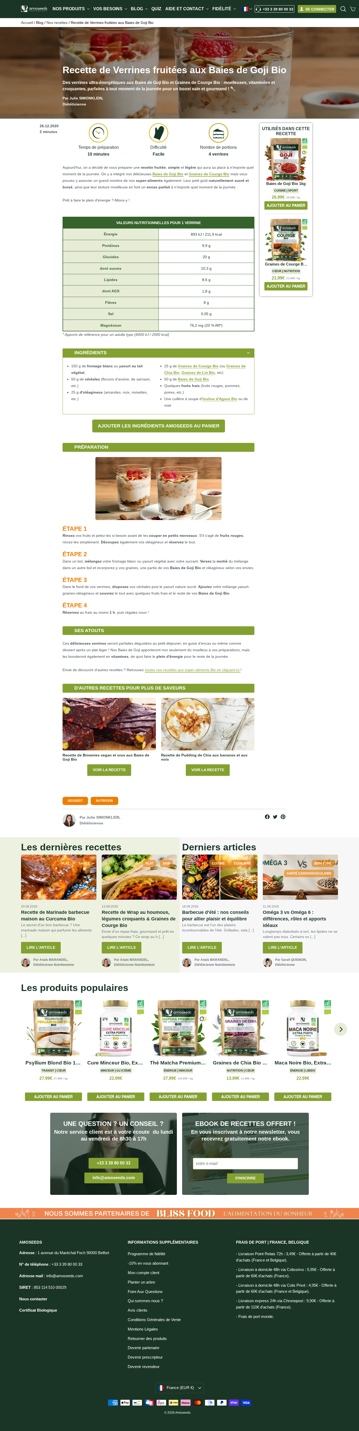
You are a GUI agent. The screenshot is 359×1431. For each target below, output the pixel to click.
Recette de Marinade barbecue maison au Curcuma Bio (55, 915)
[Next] (340, 1029)
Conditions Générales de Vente (154, 1320)
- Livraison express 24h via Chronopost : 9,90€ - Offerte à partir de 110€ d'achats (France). (285, 1304)
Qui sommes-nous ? (145, 1301)
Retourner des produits (147, 1339)
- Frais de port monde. (255, 1317)
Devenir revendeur (144, 1367)
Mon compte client (143, 1273)
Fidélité (222, 9)
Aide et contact (185, 9)
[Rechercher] (343, 9)
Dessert (75, 801)
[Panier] (352, 9)
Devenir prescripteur (145, 1357)
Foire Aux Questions (145, 1292)
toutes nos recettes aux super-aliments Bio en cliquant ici (192, 670)
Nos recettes (57, 22)
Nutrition (104, 801)
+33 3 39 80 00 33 (278, 9)
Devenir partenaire (143, 1348)
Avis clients (137, 1310)
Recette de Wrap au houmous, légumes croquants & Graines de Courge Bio (139, 919)
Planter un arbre (141, 1282)
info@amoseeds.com (114, 1177)
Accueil (27, 22)
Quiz (156, 9)
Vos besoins (108, 9)
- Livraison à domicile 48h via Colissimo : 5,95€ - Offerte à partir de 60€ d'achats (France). (285, 1273)
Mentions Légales (143, 1329)
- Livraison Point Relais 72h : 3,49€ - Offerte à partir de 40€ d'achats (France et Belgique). (286, 1257)
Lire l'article (41, 947)
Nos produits (69, 9)
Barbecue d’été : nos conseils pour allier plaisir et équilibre (215, 915)
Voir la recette (109, 770)
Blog (137, 9)
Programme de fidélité (146, 1254)
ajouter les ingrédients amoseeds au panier (158, 425)
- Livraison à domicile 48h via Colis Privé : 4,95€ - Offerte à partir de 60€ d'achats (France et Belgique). (286, 1288)
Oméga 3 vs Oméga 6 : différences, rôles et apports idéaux (294, 919)
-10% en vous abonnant (148, 1263)
